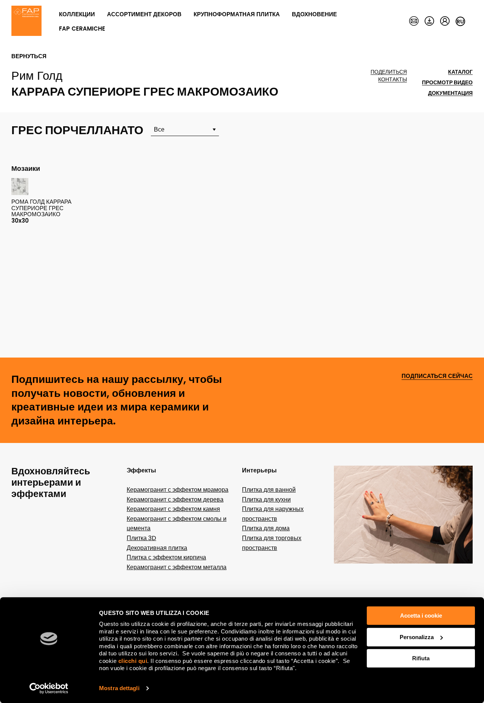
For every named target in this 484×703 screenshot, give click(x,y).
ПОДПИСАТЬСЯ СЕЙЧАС (437, 376)
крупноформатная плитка (237, 14)
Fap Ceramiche (82, 29)
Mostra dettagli (119, 688)
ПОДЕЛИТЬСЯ (389, 72)
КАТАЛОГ (460, 72)
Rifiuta (421, 658)
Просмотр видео (447, 82)
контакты (392, 79)
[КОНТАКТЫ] (414, 21)
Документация (450, 93)
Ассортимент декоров (144, 14)
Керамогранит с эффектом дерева (175, 499)
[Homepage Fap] (26, 21)
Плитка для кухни (266, 499)
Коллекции (77, 14)
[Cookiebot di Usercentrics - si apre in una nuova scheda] (49, 688)
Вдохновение (314, 14)
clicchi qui (132, 661)
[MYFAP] (445, 21)
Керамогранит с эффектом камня (173, 509)
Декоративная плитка (157, 548)
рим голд (36, 75)
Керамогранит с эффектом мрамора (177, 489)
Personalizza (417, 637)
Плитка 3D (141, 538)
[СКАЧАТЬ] (429, 21)
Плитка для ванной (269, 489)
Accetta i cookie (421, 615)
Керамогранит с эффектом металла (176, 567)
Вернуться (29, 56)
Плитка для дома (266, 528)
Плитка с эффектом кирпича (166, 557)
